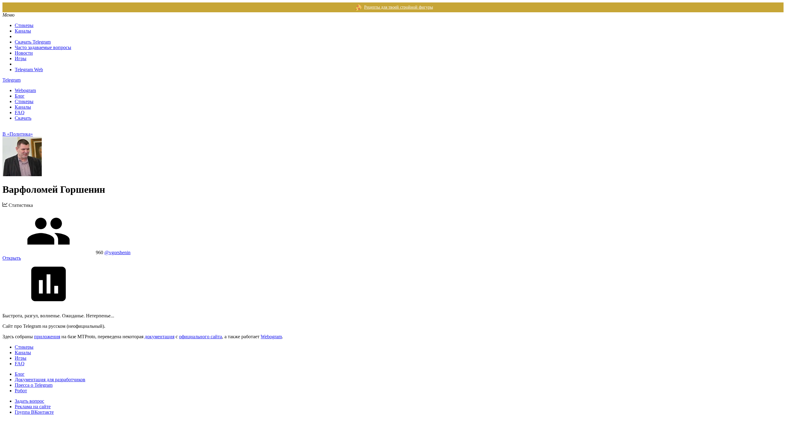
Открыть (11, 258)
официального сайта (200, 336)
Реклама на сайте (33, 406)
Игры (20, 58)
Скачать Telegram (33, 42)
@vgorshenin (117, 252)
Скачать (23, 118)
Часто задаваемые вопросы (43, 47)
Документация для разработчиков (50, 379)
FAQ (20, 112)
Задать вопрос (29, 401)
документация (159, 336)
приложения (47, 336)
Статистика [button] (20, 205)
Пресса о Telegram (34, 385)
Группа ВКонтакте (34, 412)
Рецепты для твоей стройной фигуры (398, 7)
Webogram (25, 90)
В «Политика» (17, 134)
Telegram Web (29, 69)
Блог (20, 96)
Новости (24, 53)
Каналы (23, 30)
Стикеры (24, 25)
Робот (21, 390)
